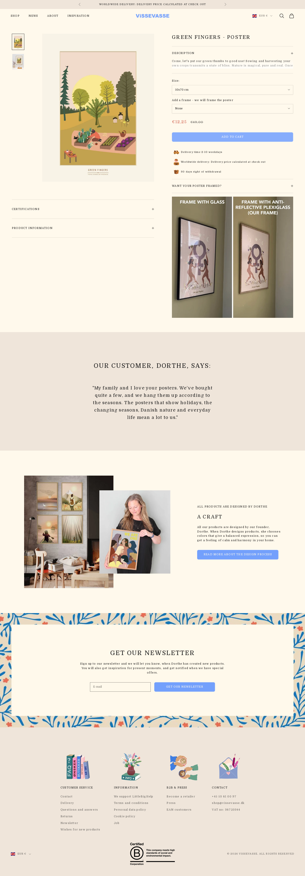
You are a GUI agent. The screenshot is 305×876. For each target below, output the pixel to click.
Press (171, 803)
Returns (67, 816)
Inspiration (78, 15)
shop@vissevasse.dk (228, 803)
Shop (15, 15)
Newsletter (69, 823)
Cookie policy (125, 816)
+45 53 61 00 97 (224, 796)
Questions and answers (79, 809)
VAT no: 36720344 (226, 809)
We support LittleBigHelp (133, 796)
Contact (67, 796)
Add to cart (232, 136)
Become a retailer (181, 796)
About (52, 15)
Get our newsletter (184, 686)
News (33, 15)
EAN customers (179, 809)
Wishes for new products (80, 829)
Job (117, 823)
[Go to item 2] (18, 62)
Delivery (67, 803)
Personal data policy (130, 809)
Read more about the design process (238, 554)
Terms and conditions (131, 803)
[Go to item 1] (18, 42)
